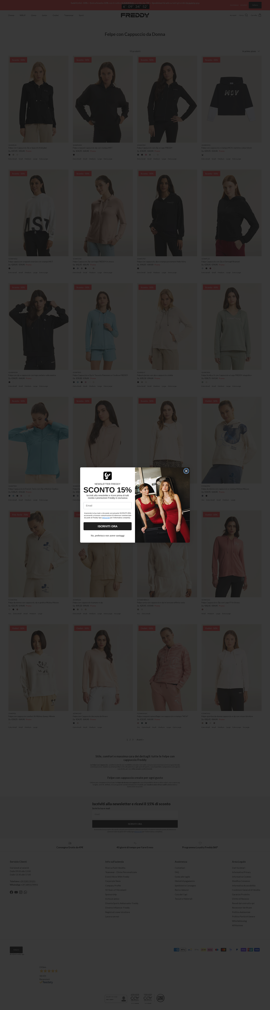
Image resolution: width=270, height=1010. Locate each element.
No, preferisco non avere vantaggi (107, 535)
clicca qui (106, 518)
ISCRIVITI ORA (107, 526)
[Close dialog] (186, 471)
